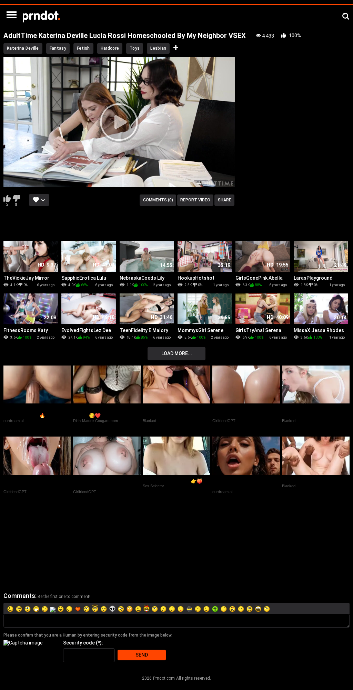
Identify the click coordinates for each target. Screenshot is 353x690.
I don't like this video (16, 198)
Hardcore (110, 48)
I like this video (7, 198)
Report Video (195, 200)
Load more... (176, 353)
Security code (79, 643)
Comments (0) (158, 200)
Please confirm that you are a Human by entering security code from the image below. (87, 635)
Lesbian (158, 48)
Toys (135, 48)
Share (224, 200)
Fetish (83, 48)
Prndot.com (164, 678)
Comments (19, 595)
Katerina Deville (23, 48)
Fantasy (58, 48)
